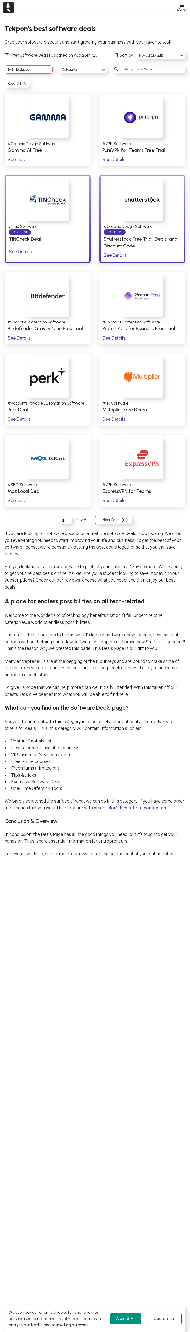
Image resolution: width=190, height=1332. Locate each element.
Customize (164, 1318)
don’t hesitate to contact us (137, 807)
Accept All (125, 1318)
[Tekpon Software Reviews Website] (8, 7)
